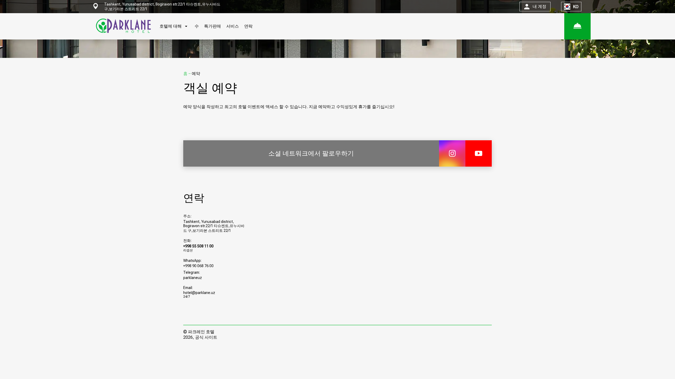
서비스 (232, 26)
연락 (248, 26)
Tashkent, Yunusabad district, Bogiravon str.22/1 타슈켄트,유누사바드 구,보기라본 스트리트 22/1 (213, 226)
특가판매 (212, 26)
